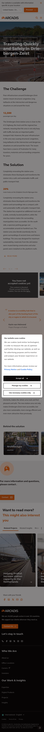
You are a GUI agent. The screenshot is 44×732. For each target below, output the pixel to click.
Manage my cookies (20, 386)
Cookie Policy (26, 369)
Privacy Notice (10, 369)
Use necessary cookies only (20, 393)
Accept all (20, 378)
